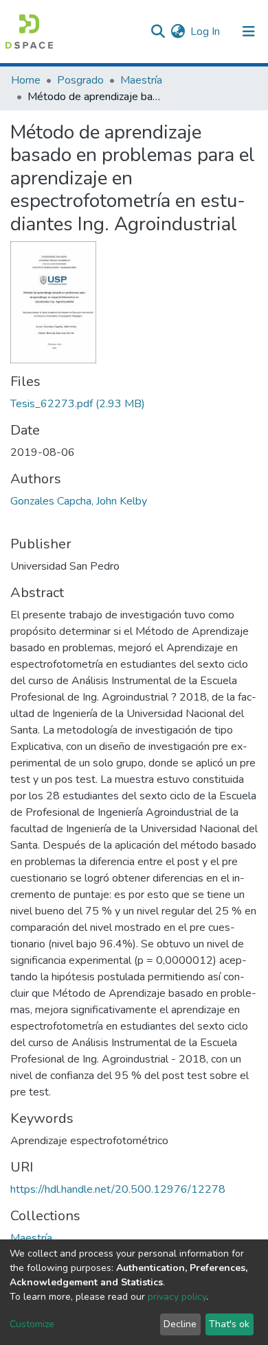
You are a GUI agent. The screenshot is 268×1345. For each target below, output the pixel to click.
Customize (32, 1324)
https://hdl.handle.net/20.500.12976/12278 (117, 1189)
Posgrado (80, 80)
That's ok (229, 1324)
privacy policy (177, 1296)
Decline (180, 1324)
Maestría (141, 80)
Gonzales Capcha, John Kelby (78, 501)
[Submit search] (157, 31)
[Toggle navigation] (249, 31)
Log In (205, 31)
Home (26, 80)
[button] (177, 31)
